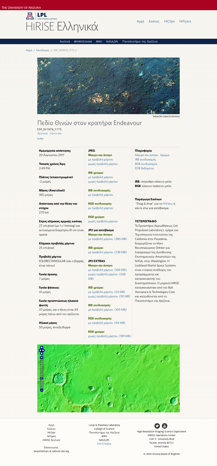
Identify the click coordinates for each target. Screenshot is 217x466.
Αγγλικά (65, 41)
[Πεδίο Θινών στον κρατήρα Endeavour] (108, 113)
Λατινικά (55, 133)
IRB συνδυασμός (145, 159)
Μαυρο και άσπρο (146, 155)
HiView (167, 203)
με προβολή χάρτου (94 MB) (106, 323)
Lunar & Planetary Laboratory (104, 425)
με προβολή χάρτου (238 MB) (107, 252)
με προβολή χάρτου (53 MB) (106, 292)
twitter (40, 139)
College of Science (104, 428)
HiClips (169, 21)
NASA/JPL (112, 41)
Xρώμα (164, 155)
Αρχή (140, 21)
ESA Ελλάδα (104, 443)
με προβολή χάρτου (100, 159)
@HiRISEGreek (83, 41)
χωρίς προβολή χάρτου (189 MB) (109, 336)
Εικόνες (154, 21)
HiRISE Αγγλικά (51, 440)
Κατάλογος (42, 50)
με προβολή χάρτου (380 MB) (107, 239)
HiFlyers (185, 21)
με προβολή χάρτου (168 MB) (107, 270)
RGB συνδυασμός (146, 164)
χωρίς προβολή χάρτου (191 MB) (109, 296)
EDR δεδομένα (144, 168)
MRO (99, 41)
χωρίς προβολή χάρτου (103, 164)
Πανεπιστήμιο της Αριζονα (139, 41)
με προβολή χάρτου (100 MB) (107, 309)
